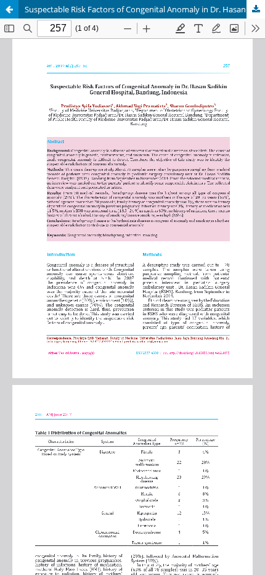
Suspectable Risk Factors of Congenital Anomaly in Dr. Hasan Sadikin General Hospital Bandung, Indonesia (145, 9)
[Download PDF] (256, 9)
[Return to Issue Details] (9, 9)
